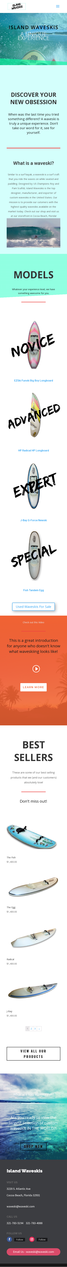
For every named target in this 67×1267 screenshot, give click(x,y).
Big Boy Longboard (41, 380)
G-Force (33, 520)
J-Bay (23, 520)
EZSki (17, 380)
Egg (41, 590)
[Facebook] (9, 1239)
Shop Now (33, 1146)
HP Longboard (40, 450)
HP (20, 450)
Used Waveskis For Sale (33, 606)
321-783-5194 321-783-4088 (24, 1223)
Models (33, 274)
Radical (26, 450)
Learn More (33, 687)
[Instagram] (32, 1239)
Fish (25, 590)
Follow (19, 1239)
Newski (42, 520)
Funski (25, 380)
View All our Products (33, 1054)
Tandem (34, 590)
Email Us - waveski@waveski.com (33, 1252)
